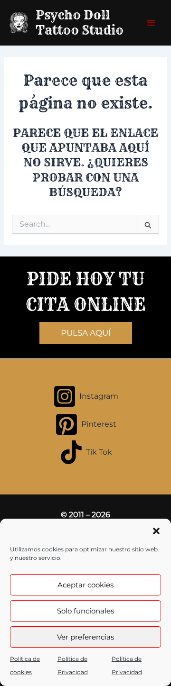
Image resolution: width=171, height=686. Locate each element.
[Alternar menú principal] (151, 22)
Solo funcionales (85, 610)
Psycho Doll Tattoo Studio (80, 22)
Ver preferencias (85, 636)
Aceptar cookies (85, 584)
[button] (156, 531)
